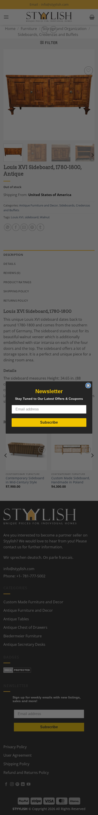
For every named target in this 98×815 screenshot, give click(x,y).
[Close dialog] (88, 385)
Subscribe (49, 422)
